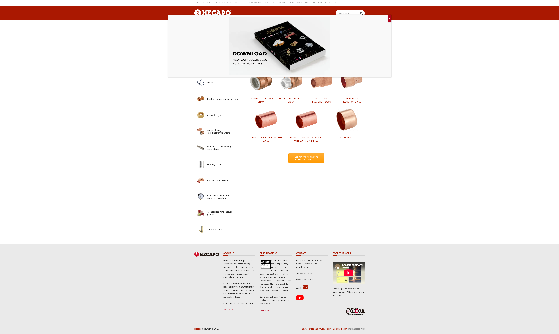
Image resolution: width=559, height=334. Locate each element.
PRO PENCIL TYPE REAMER (216, 2)
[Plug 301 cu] (347, 120)
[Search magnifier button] (361, 13)
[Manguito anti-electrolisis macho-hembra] (291, 81)
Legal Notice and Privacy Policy (316, 328)
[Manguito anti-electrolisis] (261, 81)
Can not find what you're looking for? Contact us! (306, 158)
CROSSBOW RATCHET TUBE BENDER (276, 2)
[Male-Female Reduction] (321, 81)
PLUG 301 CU (346, 137)
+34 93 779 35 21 (307, 273)
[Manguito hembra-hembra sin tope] (306, 120)
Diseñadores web (356, 328)
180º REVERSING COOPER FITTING (244, 2)
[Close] (389, 18)
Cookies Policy (340, 328)
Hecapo (198, 328)
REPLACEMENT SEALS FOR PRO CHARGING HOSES (315, 2)
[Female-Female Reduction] (352, 81)
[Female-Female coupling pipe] (266, 120)
